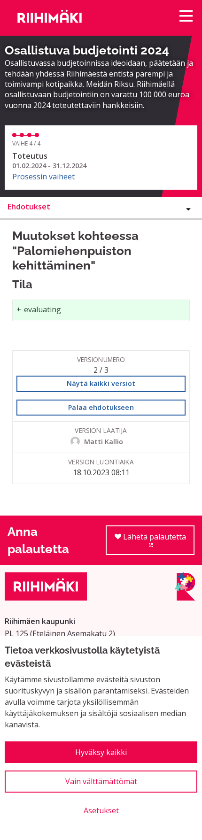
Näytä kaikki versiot (101, 383)
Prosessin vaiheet (43, 176)
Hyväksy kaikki (101, 752)
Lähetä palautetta (157, 543)
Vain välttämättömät (101, 781)
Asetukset (101, 810)
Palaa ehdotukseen (100, 407)
